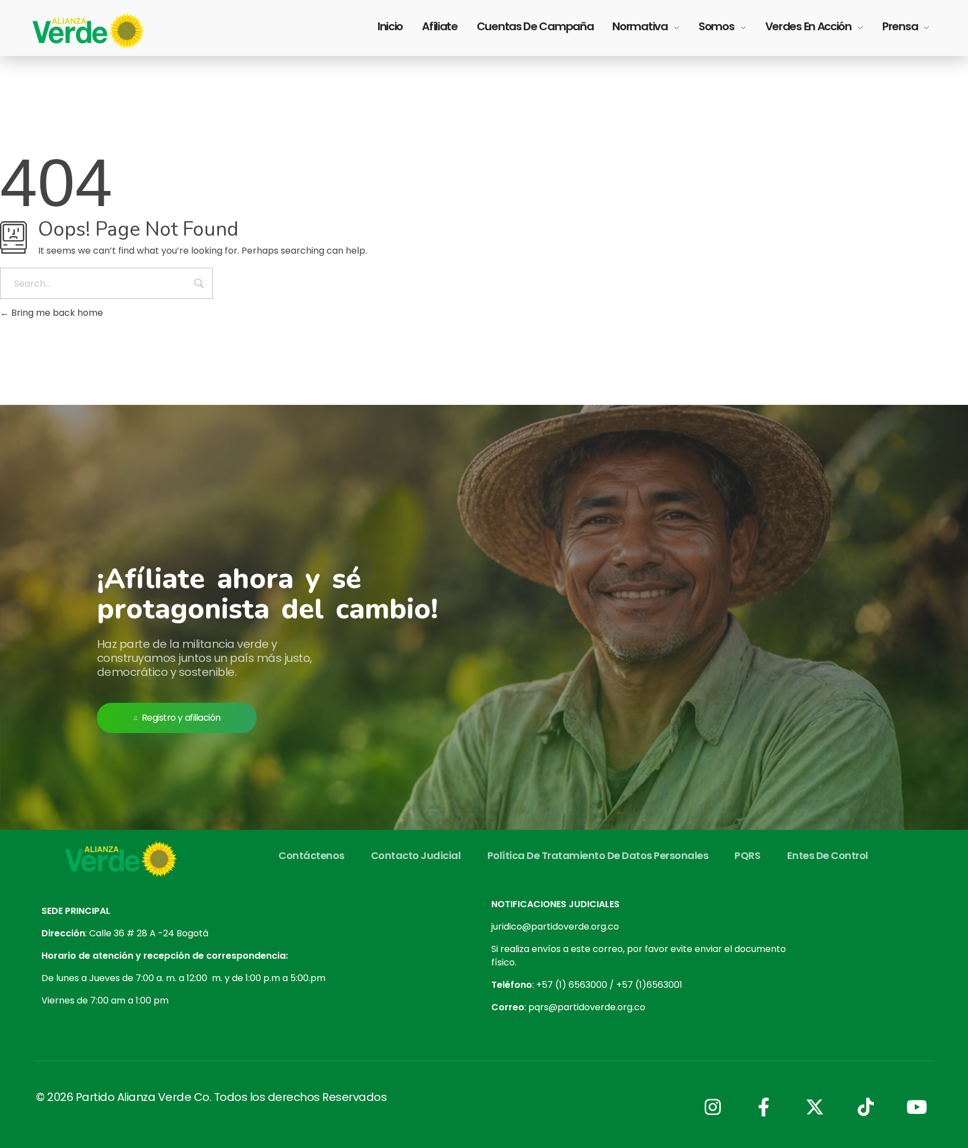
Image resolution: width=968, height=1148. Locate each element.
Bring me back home (56, 312)
